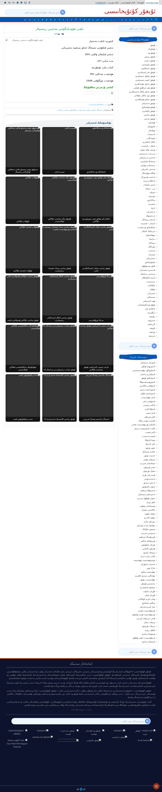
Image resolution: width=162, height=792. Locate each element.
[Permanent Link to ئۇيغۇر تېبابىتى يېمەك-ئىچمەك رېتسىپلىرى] (59, 249)
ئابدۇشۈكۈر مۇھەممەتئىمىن (144, 371)
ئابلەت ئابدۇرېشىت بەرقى (144, 429)
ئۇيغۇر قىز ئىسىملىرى (146, 72)
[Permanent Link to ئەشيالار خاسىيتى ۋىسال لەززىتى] (96, 398)
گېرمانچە (151, 324)
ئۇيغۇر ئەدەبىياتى (148, 104)
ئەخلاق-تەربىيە (149, 181)
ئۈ (42, 20)
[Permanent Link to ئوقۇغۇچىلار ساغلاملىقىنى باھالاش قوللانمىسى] (23, 348)
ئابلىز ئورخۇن (149, 417)
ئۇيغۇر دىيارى (149, 61)
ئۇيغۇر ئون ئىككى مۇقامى (144, 96)
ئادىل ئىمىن (150, 413)
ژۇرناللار (151, 247)
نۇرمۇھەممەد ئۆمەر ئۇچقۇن (143, 615)
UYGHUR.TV (100, 3)
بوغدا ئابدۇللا (150, 440)
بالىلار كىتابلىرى (149, 142)
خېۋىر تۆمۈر (150, 448)
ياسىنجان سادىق (148, 642)
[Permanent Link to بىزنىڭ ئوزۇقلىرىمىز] (96, 299)
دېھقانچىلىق (150, 235)
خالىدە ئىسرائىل (148, 452)
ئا (151, 20)
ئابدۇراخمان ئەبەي (147, 390)
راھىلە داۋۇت (149, 514)
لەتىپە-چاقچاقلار (148, 278)
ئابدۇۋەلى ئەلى (149, 402)
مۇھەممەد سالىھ (148, 572)
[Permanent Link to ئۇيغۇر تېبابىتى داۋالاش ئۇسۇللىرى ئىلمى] (23, 299)
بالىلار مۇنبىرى (113, 3)
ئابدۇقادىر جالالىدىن (147, 386)
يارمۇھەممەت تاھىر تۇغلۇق (144, 638)
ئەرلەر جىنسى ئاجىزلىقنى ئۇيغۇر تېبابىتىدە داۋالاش (96, 368)
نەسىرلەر (151, 293)
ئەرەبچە (152, 336)
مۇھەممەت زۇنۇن (147, 580)
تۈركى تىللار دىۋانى (147, 150)
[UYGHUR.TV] (25, 2)
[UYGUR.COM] (5, 2)
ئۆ (46, 20)
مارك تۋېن (151, 568)
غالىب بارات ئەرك (147, 557)
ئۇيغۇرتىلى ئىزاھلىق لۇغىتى (144, 88)
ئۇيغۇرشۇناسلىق (148, 107)
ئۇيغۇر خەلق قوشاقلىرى (145, 100)
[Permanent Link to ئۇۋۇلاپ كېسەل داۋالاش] (23, 249)
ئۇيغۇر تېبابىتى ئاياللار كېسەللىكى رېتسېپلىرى (59, 319)
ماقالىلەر (151, 286)
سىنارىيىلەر (150, 258)
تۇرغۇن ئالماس (149, 549)
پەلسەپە (151, 204)
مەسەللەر (151, 297)
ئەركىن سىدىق (149, 483)
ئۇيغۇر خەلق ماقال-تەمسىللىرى (142, 92)
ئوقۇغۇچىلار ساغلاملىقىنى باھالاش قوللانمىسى (22, 368)
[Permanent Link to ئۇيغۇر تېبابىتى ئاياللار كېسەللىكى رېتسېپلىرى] (59, 299)
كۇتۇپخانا (140, 3)
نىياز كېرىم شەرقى (147, 607)
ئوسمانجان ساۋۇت (147, 506)
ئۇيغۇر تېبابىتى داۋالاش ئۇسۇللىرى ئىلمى (23, 320)
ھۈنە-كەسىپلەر (149, 301)
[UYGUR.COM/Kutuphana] (17, 2)
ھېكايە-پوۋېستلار (148, 173)
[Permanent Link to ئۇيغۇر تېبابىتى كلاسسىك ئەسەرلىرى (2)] (59, 398)
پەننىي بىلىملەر (149, 185)
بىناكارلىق (151, 200)
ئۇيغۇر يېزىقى (149, 57)
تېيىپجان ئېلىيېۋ (149, 553)
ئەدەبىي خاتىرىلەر (148, 169)
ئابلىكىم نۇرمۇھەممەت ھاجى (143, 425)
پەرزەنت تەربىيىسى (147, 154)
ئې (34, 20)
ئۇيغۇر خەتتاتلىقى (148, 69)
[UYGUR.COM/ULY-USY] (21, 2)
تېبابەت (59, 110)
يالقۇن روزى (150, 630)
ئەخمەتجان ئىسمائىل (146, 495)
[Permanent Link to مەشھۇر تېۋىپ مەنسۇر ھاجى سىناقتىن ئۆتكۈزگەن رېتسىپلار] (23, 150)
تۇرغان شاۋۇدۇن (148, 545)
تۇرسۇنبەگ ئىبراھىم (147, 537)
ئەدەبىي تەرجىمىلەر (147, 158)
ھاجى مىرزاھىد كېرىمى (145, 619)
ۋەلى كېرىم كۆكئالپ (146, 599)
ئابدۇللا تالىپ (150, 409)
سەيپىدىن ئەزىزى (148, 533)
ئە (147, 20)
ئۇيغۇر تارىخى (149, 119)
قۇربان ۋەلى (150, 595)
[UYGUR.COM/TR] (9, 2)
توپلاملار (151, 131)
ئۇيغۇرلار (151, 49)
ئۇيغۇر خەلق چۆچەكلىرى (145, 84)
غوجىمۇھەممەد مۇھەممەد (144, 560)
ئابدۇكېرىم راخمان (147, 374)
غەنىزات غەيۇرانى (147, 564)
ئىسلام (152, 193)
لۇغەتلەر (151, 123)
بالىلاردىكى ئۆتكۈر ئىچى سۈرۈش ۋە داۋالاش (96, 220)
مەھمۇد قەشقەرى (147, 588)
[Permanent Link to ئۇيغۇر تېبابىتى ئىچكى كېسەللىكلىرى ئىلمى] (96, 249)
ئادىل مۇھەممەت (148, 398)
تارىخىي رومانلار (148, 220)
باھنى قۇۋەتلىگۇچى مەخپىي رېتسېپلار (59, 29)
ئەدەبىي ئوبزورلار (148, 177)
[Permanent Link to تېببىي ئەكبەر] (59, 150)
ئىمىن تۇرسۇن (149, 467)
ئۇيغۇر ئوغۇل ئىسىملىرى (145, 76)
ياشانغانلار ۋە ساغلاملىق (96, 172)
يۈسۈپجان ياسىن (148, 634)
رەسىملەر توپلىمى (147, 165)
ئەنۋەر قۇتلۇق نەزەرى (146, 499)
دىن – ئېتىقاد (150, 189)
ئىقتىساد (151, 197)
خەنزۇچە (151, 321)
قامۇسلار (151, 127)
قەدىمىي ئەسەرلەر (147, 270)
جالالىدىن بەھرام (148, 510)
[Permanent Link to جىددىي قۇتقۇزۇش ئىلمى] (23, 398)
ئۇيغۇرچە (151, 53)
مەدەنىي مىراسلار (147, 274)
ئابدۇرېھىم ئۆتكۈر (148, 367)
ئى (29, 20)
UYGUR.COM (152, 3)
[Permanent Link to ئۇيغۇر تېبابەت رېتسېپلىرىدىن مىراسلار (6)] (59, 348)
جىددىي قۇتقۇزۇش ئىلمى (23, 419)
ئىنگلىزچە (151, 313)
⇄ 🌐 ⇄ (81, 789)
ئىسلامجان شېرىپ (147, 464)
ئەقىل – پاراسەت (148, 146)
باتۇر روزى (150, 502)
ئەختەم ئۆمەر (149, 479)
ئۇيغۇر (152, 45)
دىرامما (152, 239)
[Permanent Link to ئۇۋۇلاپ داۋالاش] (23, 200)
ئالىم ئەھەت (150, 432)
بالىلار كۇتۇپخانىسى (128, 3)
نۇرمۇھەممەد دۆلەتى (146, 611)
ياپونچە (152, 328)
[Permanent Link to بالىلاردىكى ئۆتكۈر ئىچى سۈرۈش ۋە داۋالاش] (96, 200)
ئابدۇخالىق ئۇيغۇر (148, 378)
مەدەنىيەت (150, 282)
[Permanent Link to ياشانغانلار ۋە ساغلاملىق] (96, 150)
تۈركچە (152, 332)
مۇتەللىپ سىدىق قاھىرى (145, 576)
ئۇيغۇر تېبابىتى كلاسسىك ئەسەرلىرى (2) (59, 419)
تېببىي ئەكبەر (60, 172)
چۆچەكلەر (151, 138)
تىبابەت (65, 110)
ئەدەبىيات (151, 134)
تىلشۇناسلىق (150, 262)
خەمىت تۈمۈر (149, 456)
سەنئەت (151, 251)
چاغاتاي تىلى (150, 309)
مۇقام (152, 290)
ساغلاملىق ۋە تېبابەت (96, 105)
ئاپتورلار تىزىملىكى (147, 363)
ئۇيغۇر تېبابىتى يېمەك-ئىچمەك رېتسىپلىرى (59, 270)
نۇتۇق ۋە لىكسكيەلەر (146, 305)
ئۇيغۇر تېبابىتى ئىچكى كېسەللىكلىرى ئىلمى (96, 270)
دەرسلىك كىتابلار (148, 231)
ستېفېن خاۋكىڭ (148, 529)
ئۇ (51, 20)
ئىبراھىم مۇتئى (149, 460)
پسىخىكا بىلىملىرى (147, 162)
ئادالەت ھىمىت (149, 405)
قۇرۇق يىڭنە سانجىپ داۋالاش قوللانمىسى (59, 220)
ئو (55, 20)
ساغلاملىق (73, 110)
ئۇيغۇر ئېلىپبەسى (148, 65)
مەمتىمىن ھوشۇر (148, 584)
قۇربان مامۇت (149, 592)
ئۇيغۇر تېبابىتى (149, 115)
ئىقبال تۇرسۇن (149, 471)
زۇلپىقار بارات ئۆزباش (146, 526)
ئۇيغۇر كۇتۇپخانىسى (130, 11)
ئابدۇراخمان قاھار (148, 394)
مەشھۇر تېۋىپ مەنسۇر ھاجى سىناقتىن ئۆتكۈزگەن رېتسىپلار (23, 171)
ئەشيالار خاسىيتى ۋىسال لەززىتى (96, 419)
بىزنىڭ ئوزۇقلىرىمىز (96, 320)
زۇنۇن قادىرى (149, 518)
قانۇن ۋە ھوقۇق (148, 266)
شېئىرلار (151, 255)
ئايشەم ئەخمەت (148, 436)
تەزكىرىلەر (150, 212)
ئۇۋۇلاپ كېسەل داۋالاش (22, 271)
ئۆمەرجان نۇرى (148, 475)
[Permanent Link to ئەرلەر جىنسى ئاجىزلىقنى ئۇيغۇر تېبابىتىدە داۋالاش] (96, 348)
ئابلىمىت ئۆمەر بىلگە (147, 421)
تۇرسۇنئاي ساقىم (148, 541)
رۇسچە (152, 317)
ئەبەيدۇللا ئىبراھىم (147, 491)
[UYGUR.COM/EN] (13, 2)
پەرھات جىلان (149, 623)
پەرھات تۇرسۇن (148, 626)
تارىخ (153, 208)
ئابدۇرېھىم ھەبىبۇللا (147, 382)
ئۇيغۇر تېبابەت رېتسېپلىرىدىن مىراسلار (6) (59, 370)
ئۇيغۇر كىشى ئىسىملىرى (145, 80)
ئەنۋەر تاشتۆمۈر (148, 487)
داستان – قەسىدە (148, 224)
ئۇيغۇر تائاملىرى (148, 111)
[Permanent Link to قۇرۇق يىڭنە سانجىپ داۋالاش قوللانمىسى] (59, 200)
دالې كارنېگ (150, 444)
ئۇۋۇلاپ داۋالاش (22, 221)
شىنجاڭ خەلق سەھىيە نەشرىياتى (90, 110)
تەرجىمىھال (150, 216)
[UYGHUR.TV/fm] (29, 2)
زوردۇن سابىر (149, 522)
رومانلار (152, 243)
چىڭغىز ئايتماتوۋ (148, 603)
